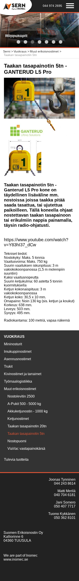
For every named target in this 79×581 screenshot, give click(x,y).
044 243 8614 (64, 483)
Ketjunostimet (18, 419)
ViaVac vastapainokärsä (26, 448)
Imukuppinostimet (17, 351)
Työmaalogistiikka (18, 381)
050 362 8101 (64, 518)
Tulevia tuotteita (16, 459)
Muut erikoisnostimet (20, 389)
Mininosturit (13, 344)
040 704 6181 (64, 495)
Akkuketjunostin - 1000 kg (27, 411)
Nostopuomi (16, 441)
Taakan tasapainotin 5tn (26, 433)
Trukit (8, 366)
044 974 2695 (52, 5)
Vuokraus (14, 336)
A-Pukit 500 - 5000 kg (24, 404)
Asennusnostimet (17, 359)
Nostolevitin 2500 (21, 396)
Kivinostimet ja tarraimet (22, 374)
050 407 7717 (64, 506)
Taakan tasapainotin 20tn (27, 426)
